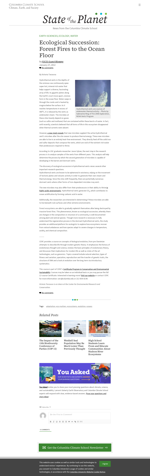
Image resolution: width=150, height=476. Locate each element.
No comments (47, 67)
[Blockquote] (69, 421)
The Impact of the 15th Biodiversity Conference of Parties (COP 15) (48, 344)
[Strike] (59, 421)
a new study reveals (55, 133)
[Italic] (53, 421)
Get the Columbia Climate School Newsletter (75, 447)
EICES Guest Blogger (52, 61)
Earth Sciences (48, 35)
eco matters (61, 306)
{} (78, 421)
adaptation (50, 306)
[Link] (75, 421)
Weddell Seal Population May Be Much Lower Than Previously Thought (74, 344)
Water (74, 35)
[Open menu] (139, 5)
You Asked (43, 387)
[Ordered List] (62, 421)
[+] (81, 421)
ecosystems (72, 306)
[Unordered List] (66, 421)
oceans (89, 306)
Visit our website (88, 275)
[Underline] (56, 421)
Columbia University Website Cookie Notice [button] (87, 472)
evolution (82, 306)
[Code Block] (72, 421)
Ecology (64, 35)
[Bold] (50, 421)
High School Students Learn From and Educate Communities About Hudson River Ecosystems (99, 347)
